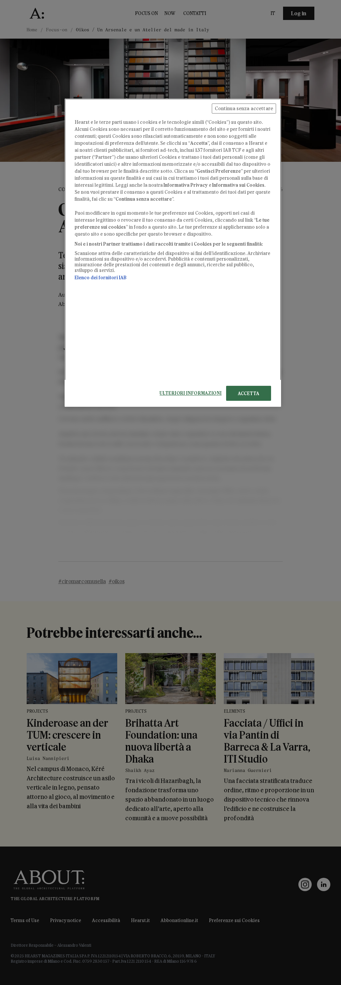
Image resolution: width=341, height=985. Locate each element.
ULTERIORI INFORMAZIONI (190, 393)
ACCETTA (248, 393)
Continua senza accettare (244, 108)
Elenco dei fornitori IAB (101, 277)
